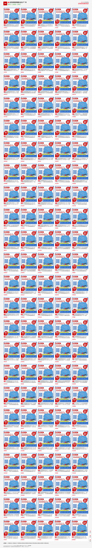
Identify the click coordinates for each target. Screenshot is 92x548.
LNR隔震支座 (9, 543)
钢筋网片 (42, 543)
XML (21, 545)
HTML (18, 545)
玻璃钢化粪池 (46, 543)
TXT (23, 545)
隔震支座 (23, 543)
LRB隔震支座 (14, 543)
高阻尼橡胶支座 (35, 543)
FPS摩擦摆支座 (19, 543)
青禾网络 (29, 545)
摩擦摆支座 (27, 543)
